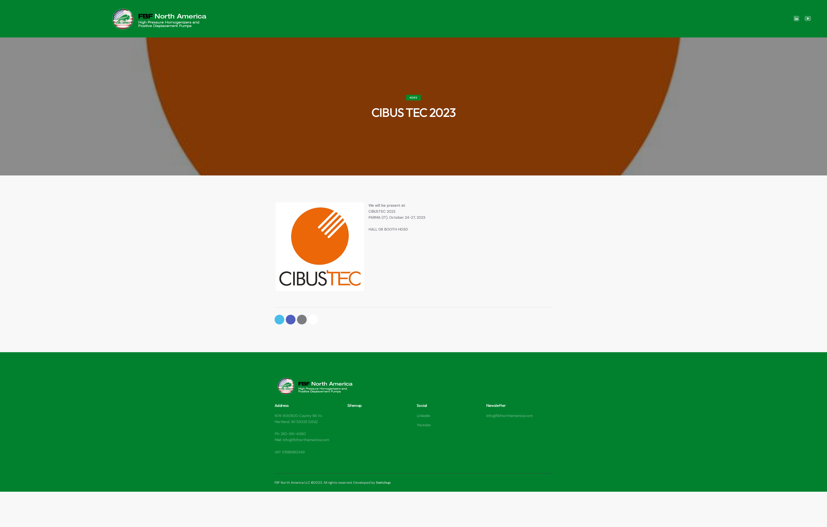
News (413, 97)
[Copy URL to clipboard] (313, 319)
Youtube (424, 425)
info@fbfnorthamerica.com (509, 415)
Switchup (383, 482)
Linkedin (423, 415)
